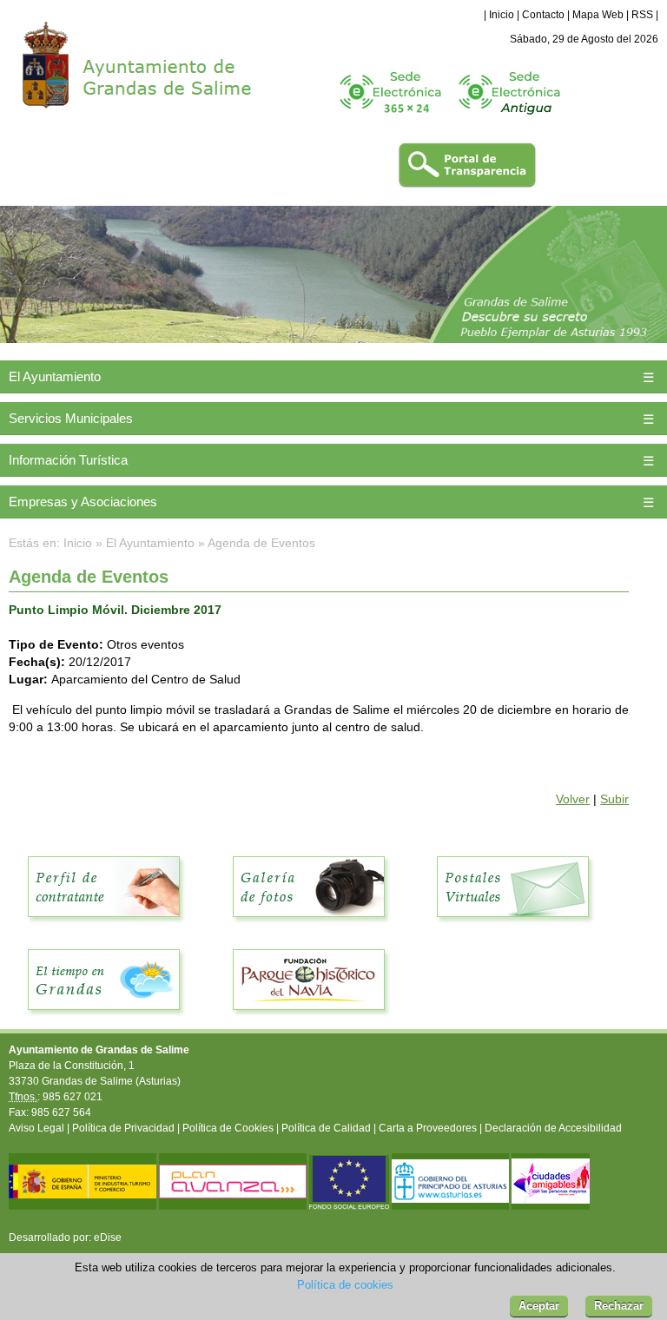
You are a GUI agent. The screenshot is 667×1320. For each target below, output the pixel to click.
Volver (573, 799)
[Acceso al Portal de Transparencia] (467, 185)
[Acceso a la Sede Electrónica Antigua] (509, 120)
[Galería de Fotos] (309, 926)
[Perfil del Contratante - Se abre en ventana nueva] (104, 926)
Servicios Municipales (71, 418)
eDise (108, 1237)
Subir (614, 799)
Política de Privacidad (123, 1128)
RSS (642, 15)
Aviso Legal (36, 1128)
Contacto (543, 15)
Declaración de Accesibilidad (553, 1128)
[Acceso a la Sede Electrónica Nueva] (390, 120)
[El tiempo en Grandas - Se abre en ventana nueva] (104, 1019)
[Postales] (513, 926)
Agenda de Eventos (261, 543)
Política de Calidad (326, 1128)
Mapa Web (598, 15)
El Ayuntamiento (55, 376)
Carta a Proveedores (428, 1128)
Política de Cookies (228, 1128)
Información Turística (68, 459)
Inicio (501, 15)
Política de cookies (345, 1284)
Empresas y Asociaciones (83, 501)
